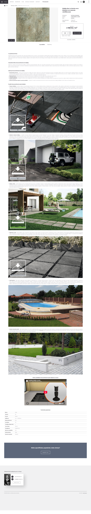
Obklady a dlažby (14, 5)
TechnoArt (41, 330)
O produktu (42, 44)
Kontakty (38, 1)
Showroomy (17, 1)
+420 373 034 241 (18, 476)
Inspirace (12, 1)
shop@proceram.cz (19, 479)
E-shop (5, 1)
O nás (23, 1)
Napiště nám (45, 452)
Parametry (49, 44)
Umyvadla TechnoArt (29, 1)
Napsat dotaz (16, 482)
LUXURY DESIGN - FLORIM (75, 16)
